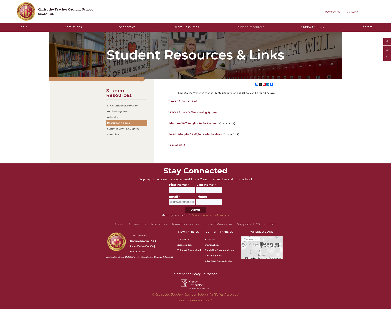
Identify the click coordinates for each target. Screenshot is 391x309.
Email (174, 196)
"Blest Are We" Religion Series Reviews (193, 123)
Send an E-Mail (138, 251)
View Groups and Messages (210, 215)
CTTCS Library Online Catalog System (192, 112)
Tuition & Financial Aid (189, 250)
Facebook (387, 41)
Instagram (387, 49)
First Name (179, 184)
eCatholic (206, 300)
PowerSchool (333, 12)
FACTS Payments (214, 255)
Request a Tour (184, 244)
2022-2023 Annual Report (218, 260)
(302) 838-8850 (145, 246)
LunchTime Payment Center (219, 250)
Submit (195, 210)
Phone (387, 57)
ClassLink (352, 12)
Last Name (206, 184)
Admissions (183, 239)
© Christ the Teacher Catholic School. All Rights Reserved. (195, 294)
